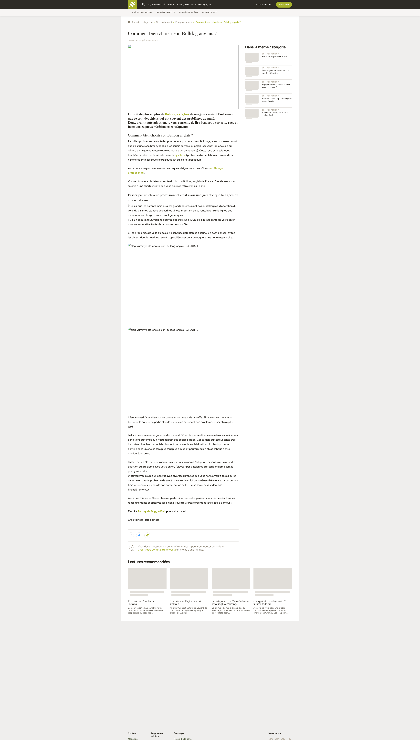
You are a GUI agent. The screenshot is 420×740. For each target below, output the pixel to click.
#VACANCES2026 (201, 4)
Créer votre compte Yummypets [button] (157, 549)
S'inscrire (284, 4)
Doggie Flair (135, 40)
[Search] (143, 4)
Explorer (183, 4)
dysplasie (180, 155)
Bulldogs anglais (177, 114)
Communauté (156, 4)
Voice (170, 4)
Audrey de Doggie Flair (152, 511)
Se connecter (263, 4)
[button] (131, 535)
